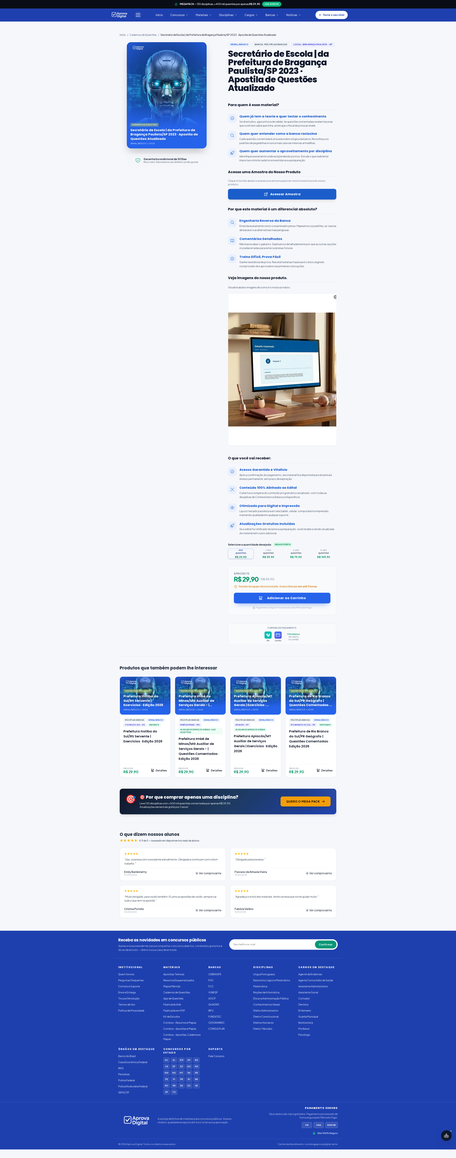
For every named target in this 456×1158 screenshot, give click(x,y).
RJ (189, 1079)
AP (188, 1060)
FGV (210, 980)
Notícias (291, 15)
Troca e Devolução (128, 998)
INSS (121, 1068)
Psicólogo (304, 1034)
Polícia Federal (126, 1080)
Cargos (249, 15)
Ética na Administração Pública (271, 998)
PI (174, 1079)
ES (181, 1066)
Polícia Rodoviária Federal (132, 1086)
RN (196, 1079)
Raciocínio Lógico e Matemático (271, 980)
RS (181, 1085)
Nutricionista (305, 1022)
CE (166, 1066)
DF (173, 1066)
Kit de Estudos (171, 1016)
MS (174, 1072)
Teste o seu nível (333, 14)
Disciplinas (226, 15)
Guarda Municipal (308, 1016)
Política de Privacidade (131, 1010)
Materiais (202, 15)
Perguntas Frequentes (131, 980)
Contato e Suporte (129, 986)
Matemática (260, 986)
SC (189, 1085)
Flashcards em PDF (174, 1010)
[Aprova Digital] (119, 15)
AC (166, 1060)
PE (166, 1079)
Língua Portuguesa (264, 974)
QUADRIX (213, 1004)
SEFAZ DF (123, 1092)
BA (196, 1060)
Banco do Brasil (127, 1056)
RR (174, 1085)
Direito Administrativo (265, 1010)
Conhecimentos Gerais (266, 1004)
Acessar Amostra (285, 194)
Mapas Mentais (171, 986)
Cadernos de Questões (143, 34)
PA (189, 1072)
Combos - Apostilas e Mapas (179, 1028)
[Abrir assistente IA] (446, 1135)
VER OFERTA (272, 4)
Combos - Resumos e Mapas (179, 1022)
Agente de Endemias (310, 974)
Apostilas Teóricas (173, 974)
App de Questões (173, 998)
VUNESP (213, 992)
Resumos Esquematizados (178, 980)
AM (181, 1060)
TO (174, 1092)
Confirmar (326, 944)
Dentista (303, 1004)
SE (196, 1085)
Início (159, 15)
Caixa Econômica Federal (132, 1062)
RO (166, 1085)
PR (181, 1079)
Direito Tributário (262, 1028)
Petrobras (124, 1074)
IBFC (211, 1010)
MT (181, 1072)
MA (196, 1066)
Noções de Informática (266, 992)
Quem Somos (126, 974)
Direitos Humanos (263, 1022)
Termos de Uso (126, 1004)
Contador (304, 998)
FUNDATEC (214, 1016)
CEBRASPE (214, 974)
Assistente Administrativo (313, 986)
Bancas (270, 15)
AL (174, 1060)
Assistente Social (308, 992)
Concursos (177, 15)
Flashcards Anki (172, 1004)
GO (189, 1066)
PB (196, 1072)
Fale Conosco (216, 1056)
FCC (211, 986)
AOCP (212, 998)
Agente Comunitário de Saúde (315, 980)
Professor (304, 1028)
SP (166, 1092)
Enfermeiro (304, 1010)
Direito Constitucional (266, 1016)
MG (166, 1072)
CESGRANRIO (216, 1022)
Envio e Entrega (127, 992)
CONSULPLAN (216, 1028)
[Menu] (138, 15)
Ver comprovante (210, 873)
